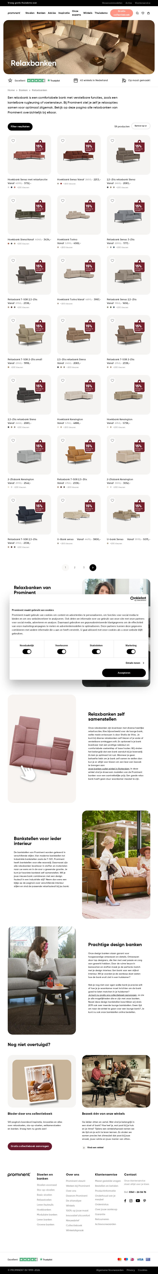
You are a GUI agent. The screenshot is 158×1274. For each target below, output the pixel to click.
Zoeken (137, 13)
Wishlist (143, 13)
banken (23, 90)
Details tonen (133, 663)
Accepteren (124, 672)
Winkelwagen (148, 13)
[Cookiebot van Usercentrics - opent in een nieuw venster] (132, 599)
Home (11, 90)
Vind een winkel (95, 1148)
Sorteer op (140, 126)
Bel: (135, 1192)
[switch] (61, 651)
